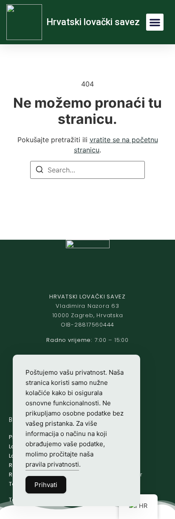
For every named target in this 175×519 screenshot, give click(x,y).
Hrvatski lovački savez (93, 22)
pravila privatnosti (52, 464)
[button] (155, 22)
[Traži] (39, 171)
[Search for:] (87, 170)
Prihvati (45, 485)
